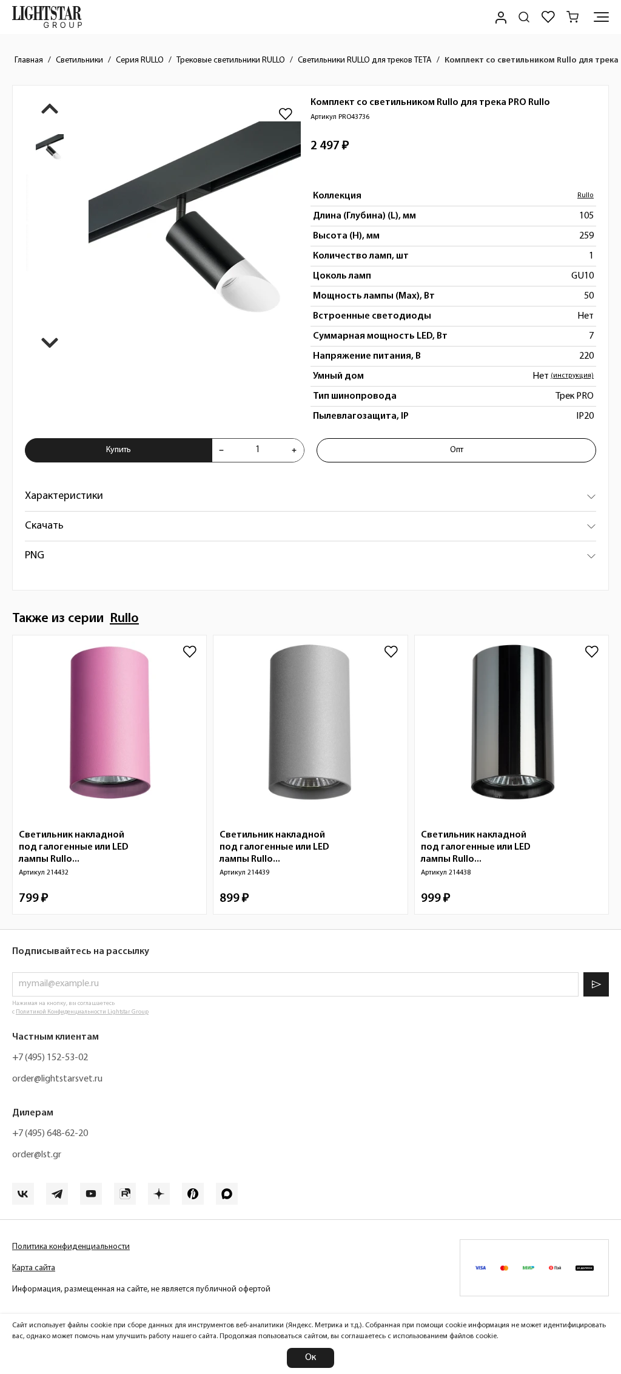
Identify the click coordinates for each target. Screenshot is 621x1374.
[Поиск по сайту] (524, 17)
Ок (310, 1357)
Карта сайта (33, 1268)
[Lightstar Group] (47, 17)
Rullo (585, 195)
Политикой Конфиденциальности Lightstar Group (82, 1012)
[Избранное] (548, 17)
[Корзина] (572, 17)
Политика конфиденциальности (71, 1246)
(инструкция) (572, 376)
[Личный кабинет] (500, 17)
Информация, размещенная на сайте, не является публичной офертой (141, 1289)
